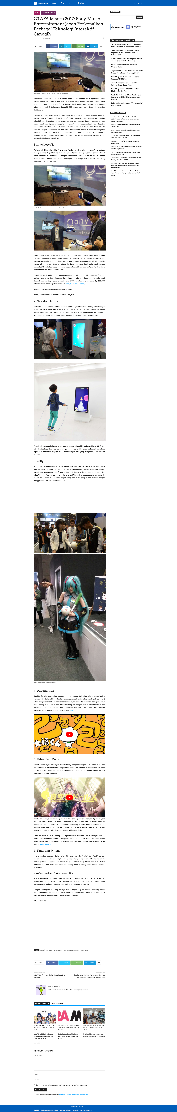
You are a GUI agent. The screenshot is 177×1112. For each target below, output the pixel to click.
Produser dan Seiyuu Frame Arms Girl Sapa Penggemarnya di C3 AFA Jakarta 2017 (89, 976)
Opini (71, 3)
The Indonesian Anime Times (122, 40)
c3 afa (42, 950)
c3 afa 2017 (49, 950)
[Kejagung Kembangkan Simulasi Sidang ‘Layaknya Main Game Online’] (94, 1016)
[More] (101, 46)
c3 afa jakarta (57, 950)
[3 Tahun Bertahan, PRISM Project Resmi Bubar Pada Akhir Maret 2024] (45, 1016)
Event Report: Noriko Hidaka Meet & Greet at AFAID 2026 (125, 78)
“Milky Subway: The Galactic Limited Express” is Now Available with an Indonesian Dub (125, 53)
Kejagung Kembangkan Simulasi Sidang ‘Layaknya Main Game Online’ (93, 1027)
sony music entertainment (71, 950)
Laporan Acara (48, 12)
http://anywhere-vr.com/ (75, 284)
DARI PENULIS (57, 1004)
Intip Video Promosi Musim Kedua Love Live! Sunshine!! (49, 976)
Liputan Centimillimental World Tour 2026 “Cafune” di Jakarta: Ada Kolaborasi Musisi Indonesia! (126, 119)
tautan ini (72, 710)
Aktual (54, 3)
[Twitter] (141, 3)
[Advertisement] (69, 499)
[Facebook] (134, 3)
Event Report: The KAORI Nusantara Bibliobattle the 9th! (125, 90)
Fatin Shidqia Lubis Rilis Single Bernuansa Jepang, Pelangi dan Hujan (68, 1036)
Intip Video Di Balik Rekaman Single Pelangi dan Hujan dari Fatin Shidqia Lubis (43, 1036)
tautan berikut (45, 844)
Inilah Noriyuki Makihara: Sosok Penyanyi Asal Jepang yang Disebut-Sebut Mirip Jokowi (125, 165)
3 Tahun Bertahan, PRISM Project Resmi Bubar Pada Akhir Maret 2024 (44, 1027)
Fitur (63, 3)
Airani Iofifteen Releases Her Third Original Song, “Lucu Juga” (124, 84)
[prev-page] (35, 1042)
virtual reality (84, 950)
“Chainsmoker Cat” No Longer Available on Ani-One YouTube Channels (126, 60)
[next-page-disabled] (38, 1042)
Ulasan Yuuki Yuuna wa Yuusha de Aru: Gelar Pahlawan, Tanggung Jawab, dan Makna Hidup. (126, 173)
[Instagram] (138, 3)
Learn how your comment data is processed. (73, 1095)
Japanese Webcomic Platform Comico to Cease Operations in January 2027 (127, 72)
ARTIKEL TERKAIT (42, 1004)
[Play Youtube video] (69, 734)
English (81, 3)
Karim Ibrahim (38, 38)
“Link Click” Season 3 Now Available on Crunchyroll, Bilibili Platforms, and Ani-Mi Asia (126, 97)
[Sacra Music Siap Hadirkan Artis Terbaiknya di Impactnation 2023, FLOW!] (69, 1016)
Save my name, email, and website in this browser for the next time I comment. (61, 1085)
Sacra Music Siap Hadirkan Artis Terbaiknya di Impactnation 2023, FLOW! (69, 1027)
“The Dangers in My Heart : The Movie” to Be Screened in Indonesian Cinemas (126, 46)
